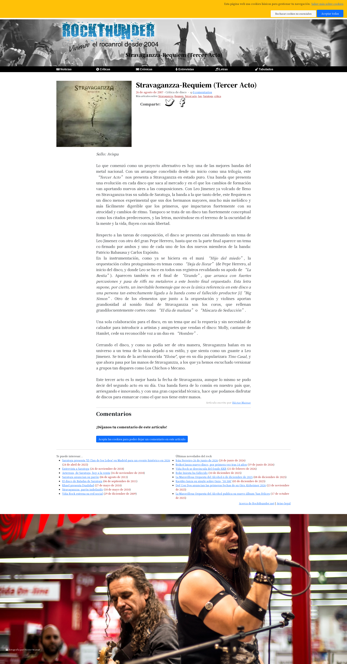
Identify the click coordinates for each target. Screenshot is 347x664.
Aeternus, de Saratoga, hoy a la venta (86, 473)
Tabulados (266, 69)
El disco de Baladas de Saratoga (82, 481)
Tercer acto (191, 96)
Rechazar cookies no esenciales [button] (293, 13)
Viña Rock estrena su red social (82, 493)
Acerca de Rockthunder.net (256, 503)
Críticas (105, 69)
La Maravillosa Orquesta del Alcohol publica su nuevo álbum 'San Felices (223, 493)
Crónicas (146, 69)
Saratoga (208, 96)
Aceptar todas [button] (330, 13)
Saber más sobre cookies (327, 4)
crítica (217, 96)
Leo (200, 96)
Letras (223, 69)
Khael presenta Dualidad (78, 485)
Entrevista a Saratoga (75, 468)
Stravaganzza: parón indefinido (82, 489)
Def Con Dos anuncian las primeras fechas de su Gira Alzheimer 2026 (221, 485)
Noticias (66, 69)
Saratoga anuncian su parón (80, 477)
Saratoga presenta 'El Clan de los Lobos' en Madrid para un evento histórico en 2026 (116, 460)
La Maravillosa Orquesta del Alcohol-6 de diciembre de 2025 (214, 477)
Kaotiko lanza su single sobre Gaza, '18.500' (204, 481)
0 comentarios (202, 92)
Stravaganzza (165, 96)
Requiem (178, 96)
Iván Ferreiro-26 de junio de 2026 (197, 460)
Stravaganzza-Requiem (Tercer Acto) (196, 84)
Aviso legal (284, 503)
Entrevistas (186, 69)
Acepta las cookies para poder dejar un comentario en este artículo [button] (141, 439)
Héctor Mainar (241, 402)
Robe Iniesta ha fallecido (192, 473)
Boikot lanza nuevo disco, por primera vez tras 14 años (211, 464)
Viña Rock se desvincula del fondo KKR (201, 468)
